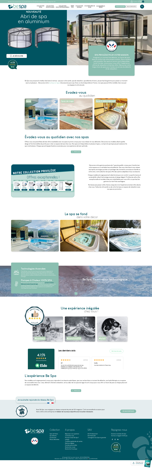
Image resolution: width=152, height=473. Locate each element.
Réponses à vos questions (72, 433)
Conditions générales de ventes (73, 441)
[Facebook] (112, 439)
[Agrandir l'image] (35, 235)
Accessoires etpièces (100, 6)
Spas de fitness (54, 433)
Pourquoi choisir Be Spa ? (72, 437)
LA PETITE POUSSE (93, 458)
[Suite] (76, 293)
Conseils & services (28, 1)
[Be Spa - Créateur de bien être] (17, 6)
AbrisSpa (72, 6)
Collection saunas (79, 6)
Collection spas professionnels (62, 6)
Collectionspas (40, 6)
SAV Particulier (92, 435)
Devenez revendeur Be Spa (118, 433)
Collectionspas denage (50, 6)
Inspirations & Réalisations (40, 1)
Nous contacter (131, 6)
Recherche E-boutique (71, 449)
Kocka (72, 458)
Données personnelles (71, 445)
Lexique (67, 439)
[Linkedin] (118, 439)
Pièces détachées (54, 439)
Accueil (9, 1)
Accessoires (53, 437)
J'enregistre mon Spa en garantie (97, 437)
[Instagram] (115, 439)
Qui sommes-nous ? (17, 1)
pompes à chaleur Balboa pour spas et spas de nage (37, 283)
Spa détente (53, 435)
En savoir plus (17, 57)
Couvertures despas (89, 6)
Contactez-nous (69, 435)
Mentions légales (69, 443)
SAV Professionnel (93, 433)
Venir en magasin (120, 6)
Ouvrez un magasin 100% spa (119, 435)
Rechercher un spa (70, 447)
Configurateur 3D (51, 1)
